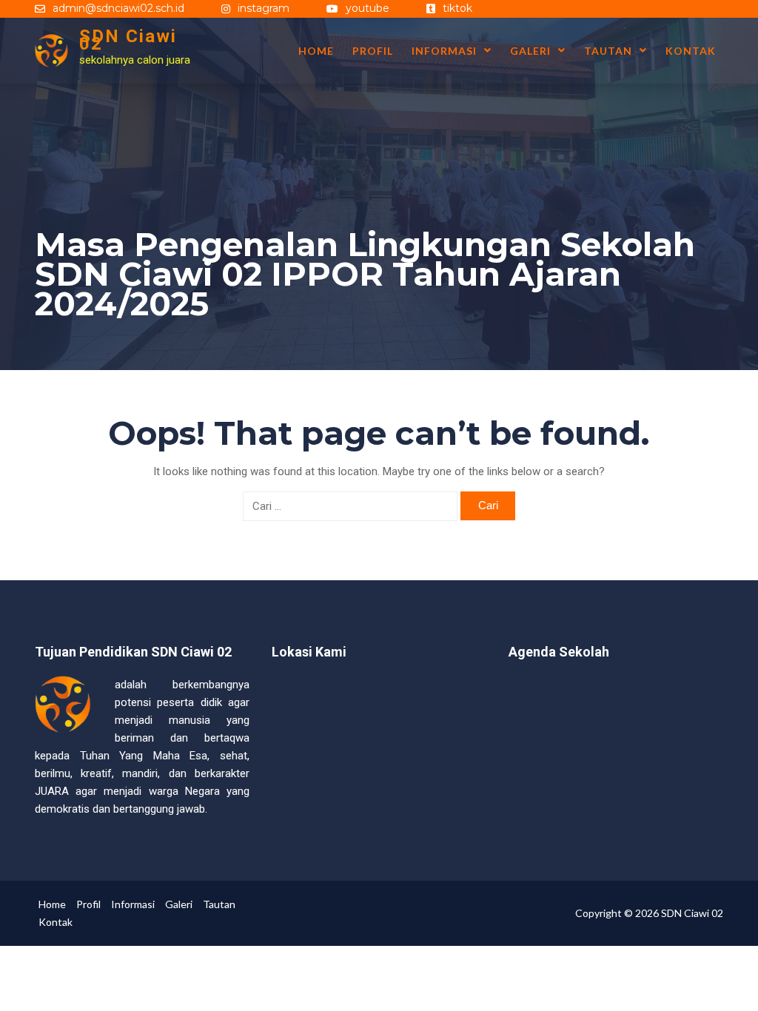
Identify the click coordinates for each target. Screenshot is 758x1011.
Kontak (690, 50)
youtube (367, 8)
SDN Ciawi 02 (128, 40)
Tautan (608, 50)
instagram (263, 8)
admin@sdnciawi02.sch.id (118, 8)
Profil (372, 50)
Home (316, 50)
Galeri (530, 50)
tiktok (457, 8)
